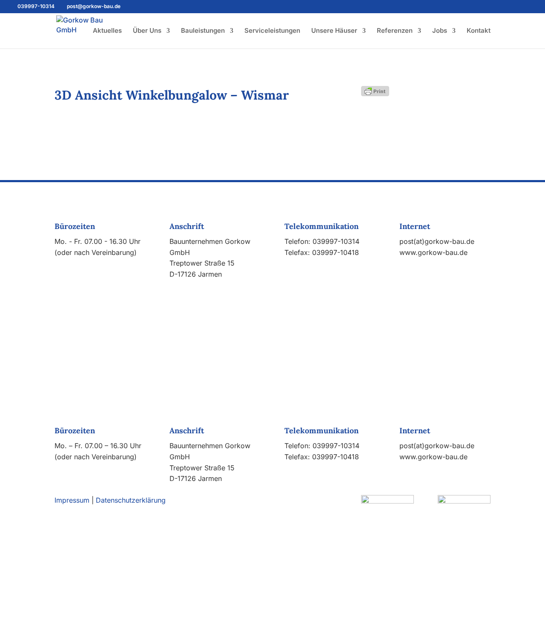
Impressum (71, 500)
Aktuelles (107, 31)
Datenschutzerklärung (131, 500)
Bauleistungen (203, 31)
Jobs (439, 31)
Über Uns (147, 31)
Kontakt (478, 31)
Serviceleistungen (272, 31)
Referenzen (395, 31)
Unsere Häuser (334, 31)
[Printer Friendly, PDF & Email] (375, 90)
